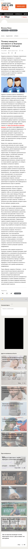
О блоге (16, 36)
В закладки (17, 293)
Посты (2, 36)
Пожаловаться (13, 30)
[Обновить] (12, 304)
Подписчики (9, 36)
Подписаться (5, 30)
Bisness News (6, 28)
